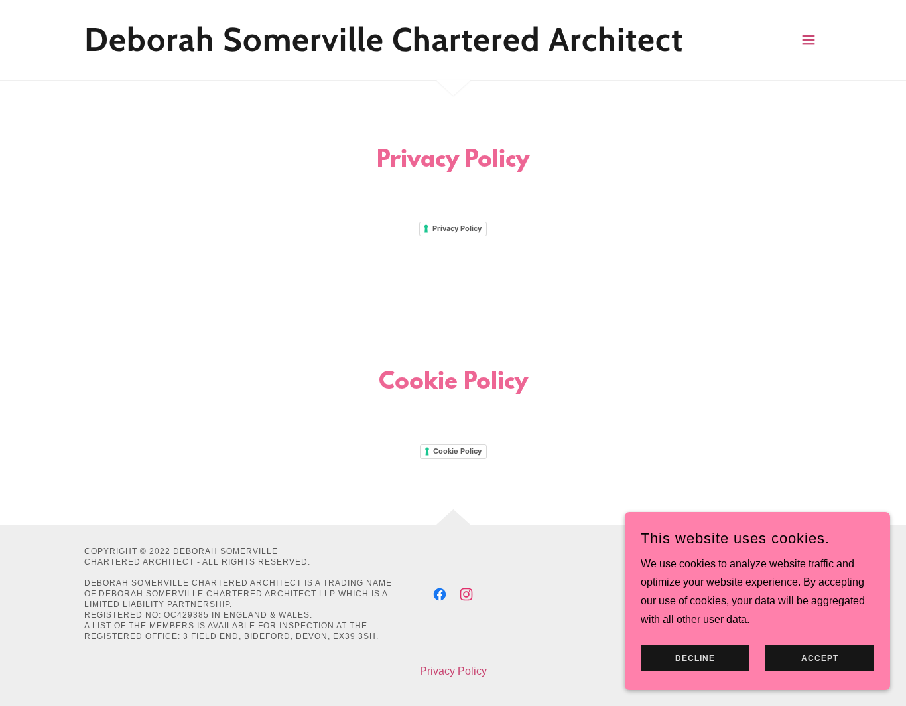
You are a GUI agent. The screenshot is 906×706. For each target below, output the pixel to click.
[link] (383, 47)
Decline (695, 658)
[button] (808, 40)
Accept (819, 658)
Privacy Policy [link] (453, 671)
